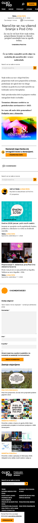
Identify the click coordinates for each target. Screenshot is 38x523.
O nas (21, 491)
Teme (3, 9)
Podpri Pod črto (16, 155)
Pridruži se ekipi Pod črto (10, 503)
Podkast (19, 9)
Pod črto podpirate (27, 506)
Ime (3, 336)
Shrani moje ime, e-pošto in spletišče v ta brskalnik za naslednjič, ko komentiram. (16, 354)
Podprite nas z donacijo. (12, 113)
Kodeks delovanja (26, 489)
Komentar (6, 310)
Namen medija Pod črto (9, 492)
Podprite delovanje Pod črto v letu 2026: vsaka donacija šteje (10, 509)
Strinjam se (7, 520)
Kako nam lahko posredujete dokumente (8, 498)
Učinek (29, 9)
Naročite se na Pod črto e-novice (27, 497)
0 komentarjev (28, 20)
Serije (11, 9)
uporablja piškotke (15, 516)
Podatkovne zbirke (27, 502)
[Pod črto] (7, 4)
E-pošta (5, 344)
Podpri (31, 4)
